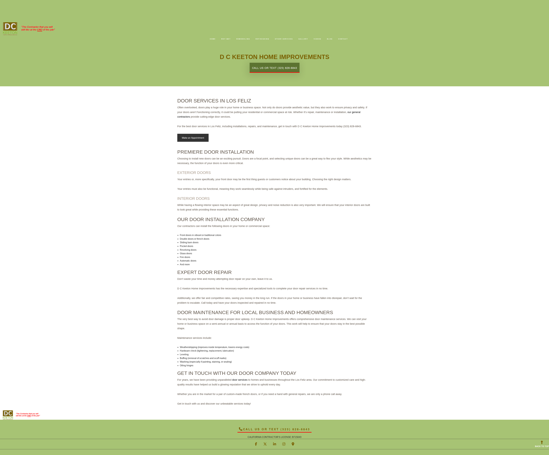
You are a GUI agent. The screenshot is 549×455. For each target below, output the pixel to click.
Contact (343, 39)
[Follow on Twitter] (265, 444)
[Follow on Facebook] (256, 444)
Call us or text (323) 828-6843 (274, 68)
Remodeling (243, 39)
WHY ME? (226, 39)
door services (239, 379)
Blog (330, 39)
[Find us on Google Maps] (293, 444)
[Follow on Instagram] (284, 444)
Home (213, 39)
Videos (317, 39)
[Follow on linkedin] (274, 444)
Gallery (303, 39)
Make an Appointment (193, 137)
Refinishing (262, 39)
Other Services (284, 39)
